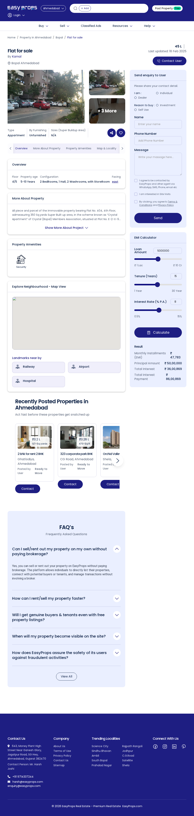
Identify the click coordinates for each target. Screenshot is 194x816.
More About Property (46, 148)
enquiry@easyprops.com (24, 786)
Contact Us (60, 760)
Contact (27, 489)
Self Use (143, 110)
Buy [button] (41, 26)
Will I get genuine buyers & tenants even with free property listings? (58, 617)
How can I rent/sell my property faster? (48, 598)
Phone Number (145, 134)
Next (117, 460)
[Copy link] (111, 132)
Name (138, 117)
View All (66, 676)
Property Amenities (78, 148)
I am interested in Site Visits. (155, 194)
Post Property (167, 8)
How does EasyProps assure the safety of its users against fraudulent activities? (59, 655)
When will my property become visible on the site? (59, 636)
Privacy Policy (166, 205)
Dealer (142, 98)
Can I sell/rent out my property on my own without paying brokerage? (59, 551)
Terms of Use (62, 751)
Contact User (172, 61)
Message (141, 150)
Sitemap (59, 765)
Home (12, 37)
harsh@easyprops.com (28, 782)
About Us (59, 746)
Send (158, 218)
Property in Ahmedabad (35, 37)
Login (17, 15)
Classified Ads (91, 26)
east (115, 182)
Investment (167, 105)
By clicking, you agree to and (158, 203)
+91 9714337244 (23, 777)
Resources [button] (120, 26)
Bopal (59, 37)
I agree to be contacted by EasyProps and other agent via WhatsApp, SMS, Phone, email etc (158, 184)
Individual (166, 93)
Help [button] (147, 26)
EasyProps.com (132, 806)
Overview (21, 148)
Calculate (160, 332)
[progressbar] (158, 259)
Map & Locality (106, 148)
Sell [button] (62, 26)
